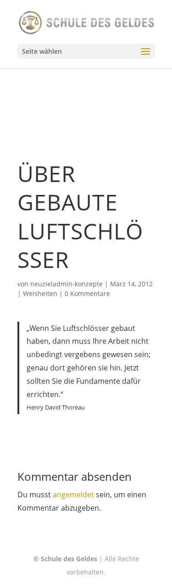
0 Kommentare (87, 293)
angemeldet (73, 494)
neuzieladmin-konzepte (66, 283)
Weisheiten (40, 293)
